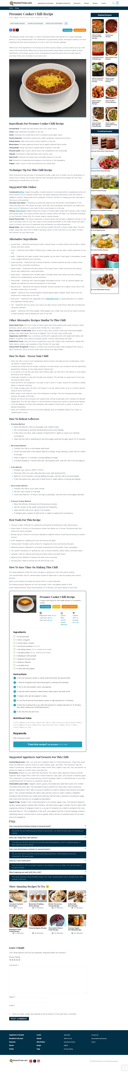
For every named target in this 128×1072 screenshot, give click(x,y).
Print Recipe (67, 30)
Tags (38, 1049)
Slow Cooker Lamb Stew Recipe (110, 79)
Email (12, 1005)
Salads (39, 1038)
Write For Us (68, 1038)
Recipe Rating (14, 957)
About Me (67, 1035)
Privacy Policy (68, 1049)
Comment (14, 965)
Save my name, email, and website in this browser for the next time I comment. (44, 1014)
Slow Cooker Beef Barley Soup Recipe (96, 124)
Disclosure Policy (69, 1042)
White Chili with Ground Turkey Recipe (97, 79)
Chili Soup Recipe (109, 35)
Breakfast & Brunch (63, 3)
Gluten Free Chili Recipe (54, 23)
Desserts (77, 3)
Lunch (103, 3)
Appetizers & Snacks (46, 3)
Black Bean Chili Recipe (111, 58)
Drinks (95, 3)
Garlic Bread (20, 211)
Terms (93, 1042)
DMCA (66, 1045)
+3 (66, 23)
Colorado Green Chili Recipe (97, 58)
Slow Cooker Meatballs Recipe (96, 102)
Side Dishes (41, 1042)
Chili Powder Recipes (17, 23)
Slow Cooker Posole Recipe (111, 101)
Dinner (86, 3)
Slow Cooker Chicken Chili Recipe (97, 36)
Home (11, 8)
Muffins (21, 192)
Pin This (56, 607)
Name (12, 997)
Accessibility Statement (99, 1038)
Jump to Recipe (79, 30)
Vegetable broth (52, 299)
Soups (17, 8)
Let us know (53, 744)
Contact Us (94, 1035)
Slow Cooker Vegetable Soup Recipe (111, 124)
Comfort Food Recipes (35, 23)
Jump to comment (69, 607)
